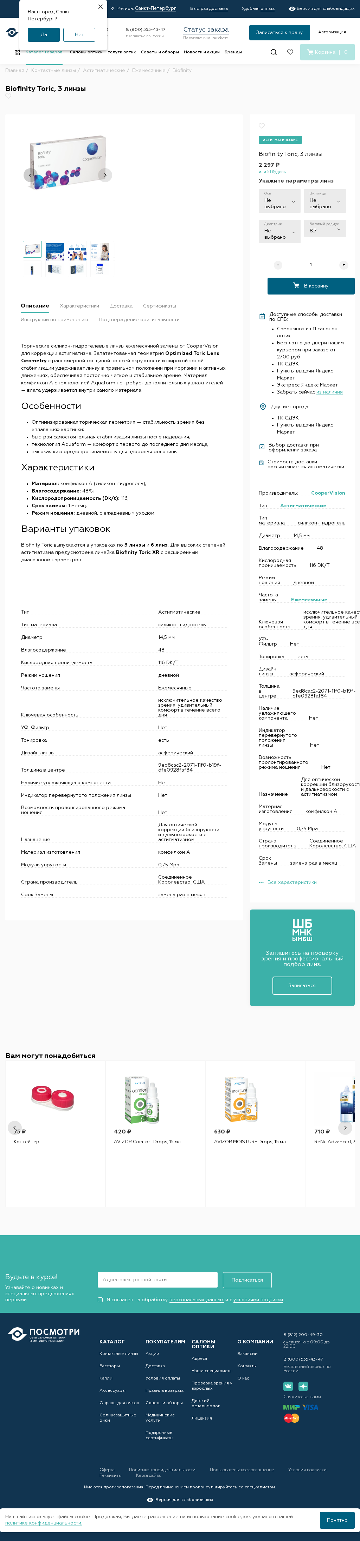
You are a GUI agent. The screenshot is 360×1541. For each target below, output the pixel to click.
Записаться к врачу (279, 32)
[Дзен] (303, 1386)
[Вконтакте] (288, 1386)
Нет (79, 34)
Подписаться (247, 1280)
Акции (152, 1354)
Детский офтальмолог (206, 1403)
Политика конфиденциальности (163, 1470)
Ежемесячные (309, 599)
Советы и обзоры (160, 52)
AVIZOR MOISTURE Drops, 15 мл (250, 1142)
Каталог (112, 1342)
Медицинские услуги (160, 1418)
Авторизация (332, 32)
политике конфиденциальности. (43, 1523)
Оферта (107, 1470)
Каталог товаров (44, 52)
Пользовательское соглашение (242, 1470)
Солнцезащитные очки (117, 1418)
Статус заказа (206, 30)
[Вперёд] (105, 175)
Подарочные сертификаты (159, 1435)
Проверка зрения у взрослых (212, 1386)
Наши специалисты (212, 1371)
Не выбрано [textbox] (275, 203)
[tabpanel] (55, 1133)
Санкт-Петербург (155, 8)
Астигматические (303, 505)
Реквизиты (111, 1476)
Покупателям (165, 1342)
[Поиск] (274, 52)
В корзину (316, 286)
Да (43, 34)
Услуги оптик (122, 52)
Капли (105, 1378)
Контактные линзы (118, 1354)
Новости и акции (202, 52)
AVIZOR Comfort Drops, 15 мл (147, 1142)
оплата (268, 9)
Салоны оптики (86, 52)
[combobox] (279, 201)
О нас (243, 1378)
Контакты (247, 1366)
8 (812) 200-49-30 (303, 1335)
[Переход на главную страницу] (43, 1334)
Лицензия (202, 1418)
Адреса (199, 1359)
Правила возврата (165, 1391)
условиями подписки (258, 1299)
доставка (218, 9)
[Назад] (31, 175)
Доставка (155, 1366)
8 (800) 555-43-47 (146, 30)
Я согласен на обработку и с (195, 1299)
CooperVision (328, 493)
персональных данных (196, 1299)
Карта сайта (148, 1476)
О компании (255, 1342)
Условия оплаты (163, 1378)
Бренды (233, 52)
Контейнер (26, 1142)
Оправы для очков (119, 1403)
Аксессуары (112, 1391)
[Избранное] (290, 52)
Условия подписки (307, 1470)
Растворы (109, 1366)
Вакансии (247, 1354)
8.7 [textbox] (313, 231)
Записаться (302, 985)
